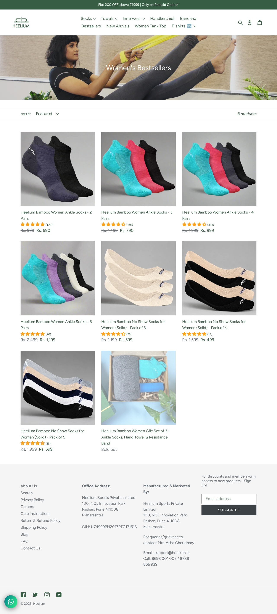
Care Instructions (35, 513)
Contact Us (30, 548)
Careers (27, 506)
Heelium (39, 604)
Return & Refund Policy (40, 520)
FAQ (24, 541)
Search (27, 493)
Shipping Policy (34, 527)
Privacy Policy (32, 499)
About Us (29, 486)
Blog (24, 534)
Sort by (26, 114)
